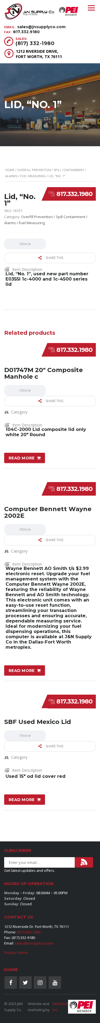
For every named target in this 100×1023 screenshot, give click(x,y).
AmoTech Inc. (60, 1006)
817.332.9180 (26, 31)
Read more (22, 458)
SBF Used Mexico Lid (37, 722)
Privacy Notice (16, 952)
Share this (54, 257)
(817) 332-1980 (35, 43)
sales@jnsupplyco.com (41, 26)
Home (9, 170)
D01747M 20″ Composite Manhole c (43, 373)
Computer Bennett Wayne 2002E (47, 512)
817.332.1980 (74, 194)
